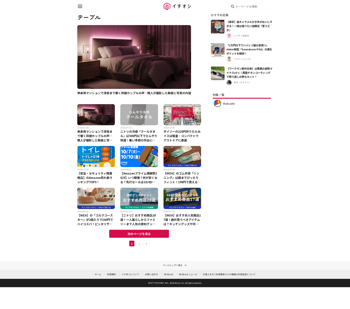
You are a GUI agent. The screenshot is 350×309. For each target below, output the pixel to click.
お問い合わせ (151, 274)
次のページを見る (139, 234)
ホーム (98, 274)
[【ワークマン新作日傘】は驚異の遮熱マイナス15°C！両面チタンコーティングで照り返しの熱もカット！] (218, 73)
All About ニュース (188, 274)
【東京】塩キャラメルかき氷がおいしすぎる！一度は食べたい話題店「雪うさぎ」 (249, 26)
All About (168, 274)
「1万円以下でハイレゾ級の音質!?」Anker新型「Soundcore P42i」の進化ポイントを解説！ (249, 49)
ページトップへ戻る (172, 265)
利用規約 (111, 274)
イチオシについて (130, 274)
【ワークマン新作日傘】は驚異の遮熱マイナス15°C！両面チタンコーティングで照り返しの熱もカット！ (249, 73)
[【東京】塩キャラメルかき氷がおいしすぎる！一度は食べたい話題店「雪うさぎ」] (218, 26)
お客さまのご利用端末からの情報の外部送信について (229, 274)
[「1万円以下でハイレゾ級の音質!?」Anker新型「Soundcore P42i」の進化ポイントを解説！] (218, 50)
